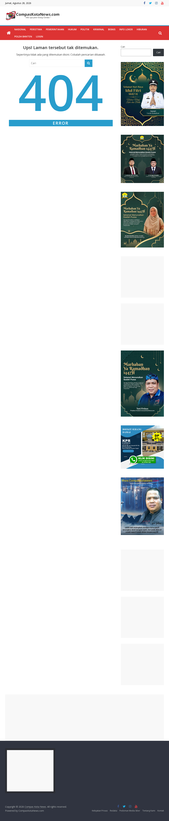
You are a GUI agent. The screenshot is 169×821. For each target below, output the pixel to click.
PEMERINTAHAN (55, 29)
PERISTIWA (36, 29)
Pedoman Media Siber (129, 810)
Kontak (160, 810)
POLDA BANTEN (23, 36)
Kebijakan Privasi (100, 810)
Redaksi (113, 810)
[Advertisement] (142, 277)
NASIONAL (20, 29)
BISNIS (111, 29)
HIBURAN (142, 29)
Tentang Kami (148, 810)
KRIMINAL (98, 29)
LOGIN (39, 36)
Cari (123, 46)
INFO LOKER (126, 29)
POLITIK (85, 29)
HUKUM (72, 29)
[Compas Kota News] (8, 33)
